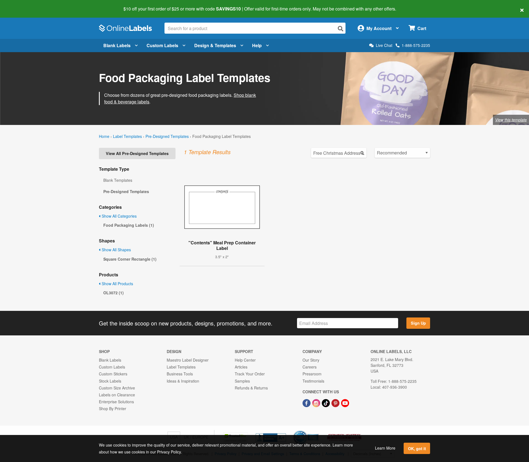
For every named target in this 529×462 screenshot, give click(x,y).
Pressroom (312, 373)
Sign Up (418, 323)
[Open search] (341, 28)
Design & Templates (215, 45)
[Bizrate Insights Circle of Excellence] (316, 430)
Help (257, 45)
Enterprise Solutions (116, 401)
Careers (310, 367)
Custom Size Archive (117, 388)
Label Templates (127, 136)
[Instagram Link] (316, 402)
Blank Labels (117, 45)
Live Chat (384, 45)
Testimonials (313, 381)
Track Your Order (250, 373)
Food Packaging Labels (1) (128, 225)
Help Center (245, 360)
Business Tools (180, 373)
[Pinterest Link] (336, 402)
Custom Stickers (113, 373)
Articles (241, 367)
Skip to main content (20, 5)
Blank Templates (117, 180)
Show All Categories (119, 216)
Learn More (385, 448)
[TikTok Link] (326, 402)
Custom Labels (162, 45)
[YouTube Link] (345, 402)
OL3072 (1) (113, 292)
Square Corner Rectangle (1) (129, 259)
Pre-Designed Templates (167, 136)
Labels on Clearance (117, 394)
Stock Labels (110, 381)
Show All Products (117, 283)
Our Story (311, 360)
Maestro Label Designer (188, 360)
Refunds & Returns (251, 388)
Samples (242, 381)
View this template (511, 119)
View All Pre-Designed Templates (137, 153)
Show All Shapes (116, 249)
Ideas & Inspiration (183, 381)
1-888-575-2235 (416, 45)
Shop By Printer (112, 408)
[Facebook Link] (307, 402)
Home (104, 136)
